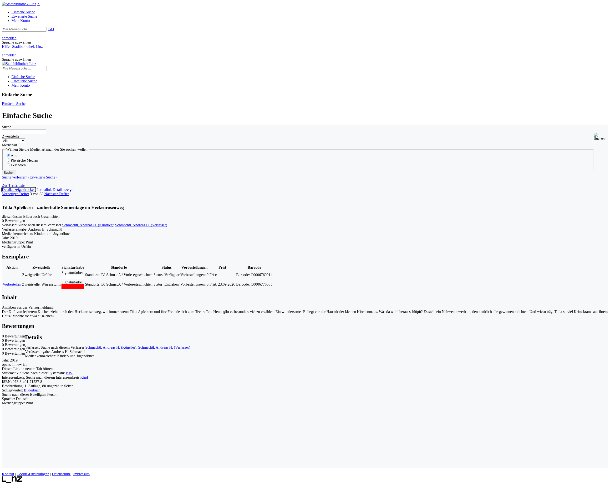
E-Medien (18, 165)
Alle (14, 155)
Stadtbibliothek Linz (27, 47)
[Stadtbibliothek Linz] (19, 4)
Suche (6, 127)
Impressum (81, 474)
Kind (84, 377)
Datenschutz (61, 474)
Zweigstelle (10, 136)
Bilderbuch (32, 390)
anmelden (9, 38)
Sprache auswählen (16, 42)
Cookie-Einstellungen (33, 474)
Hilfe (6, 47)
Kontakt (8, 474)
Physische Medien (24, 160)
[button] (601, 136)
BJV (69, 373)
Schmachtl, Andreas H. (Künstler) (87, 225)
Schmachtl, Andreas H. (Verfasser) (141, 225)
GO (51, 29)
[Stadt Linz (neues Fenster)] (12, 482)
